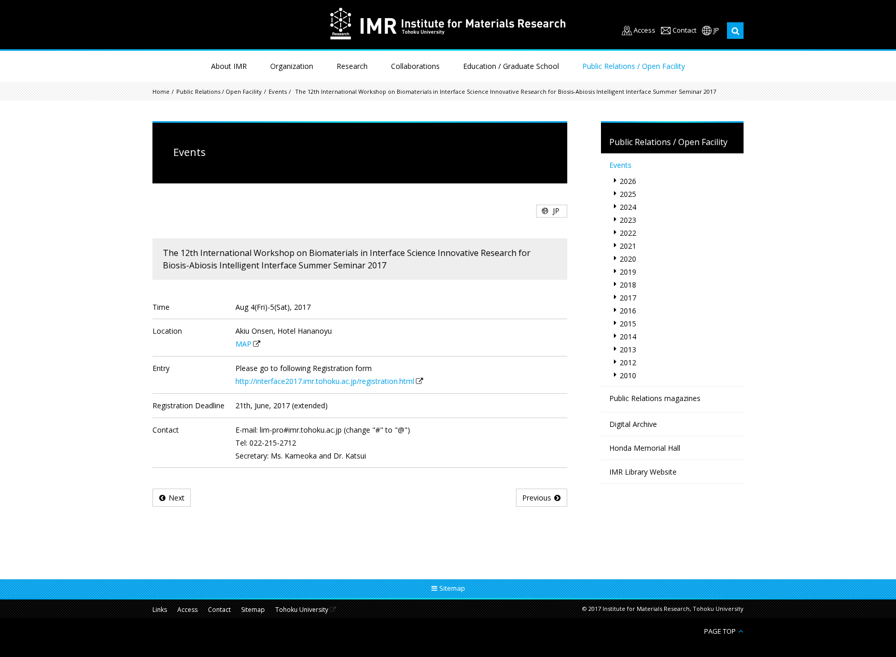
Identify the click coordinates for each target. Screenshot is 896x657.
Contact (684, 30)
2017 (628, 298)
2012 (628, 362)
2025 (628, 194)
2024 (628, 207)
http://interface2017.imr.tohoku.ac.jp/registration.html (324, 381)
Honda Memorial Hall (644, 448)
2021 (628, 246)
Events (278, 91)
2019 (628, 272)
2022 (628, 233)
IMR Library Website (643, 472)
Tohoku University (301, 610)
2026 (628, 181)
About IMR (229, 66)
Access (644, 30)
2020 (628, 259)
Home (161, 91)
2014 (628, 336)
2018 (628, 285)
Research (352, 66)
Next (177, 498)
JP (716, 30)
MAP (243, 344)
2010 (628, 375)
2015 (628, 323)
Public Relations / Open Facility (633, 66)
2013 (628, 349)
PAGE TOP (720, 630)
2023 (628, 220)
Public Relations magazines (655, 398)
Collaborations (415, 66)
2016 (628, 311)
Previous (536, 498)
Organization (291, 66)
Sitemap (253, 609)
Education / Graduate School (511, 66)
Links (159, 609)
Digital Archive (633, 424)
